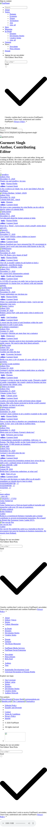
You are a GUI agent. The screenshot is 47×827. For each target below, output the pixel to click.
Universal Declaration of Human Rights (20, 672)
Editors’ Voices (10, 620)
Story (7, 27)
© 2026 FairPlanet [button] (12, 723)
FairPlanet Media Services (15, 648)
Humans (13, 14)
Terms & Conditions (12, 714)
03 (5, 483)
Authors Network (11, 693)
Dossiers (13, 34)
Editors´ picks (10, 682)
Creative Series (15, 38)
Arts (11, 23)
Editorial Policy (11, 705)
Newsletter (14, 47)
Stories (7, 622)
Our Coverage (10, 680)
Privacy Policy (19, 122)
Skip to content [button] (5, 1)
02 (3, 483)
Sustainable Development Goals (17, 670)
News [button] (7, 44)
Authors (8, 663)
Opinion (8, 42)
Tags (6, 665)
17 (18, 483)
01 (1, 483)
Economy (13, 16)
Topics (7, 12)
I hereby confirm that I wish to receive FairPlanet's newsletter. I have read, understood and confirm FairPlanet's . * (24, 119)
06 (11, 483)
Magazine (8, 29)
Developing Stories (17, 36)
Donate (7, 51)
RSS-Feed (9, 659)
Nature (12, 18)
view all (13, 25)
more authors (5, 495)
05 (9, 483)
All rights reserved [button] (12, 727)
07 (12, 483)
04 (7, 483)
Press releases (15, 49)
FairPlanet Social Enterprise (15, 650)
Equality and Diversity (13, 708)
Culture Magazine (11, 624)
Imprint (7, 718)
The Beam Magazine (13, 644)
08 (14, 483)
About (7, 10)
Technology (14, 21)
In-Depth (8, 31)
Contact (8, 712)
